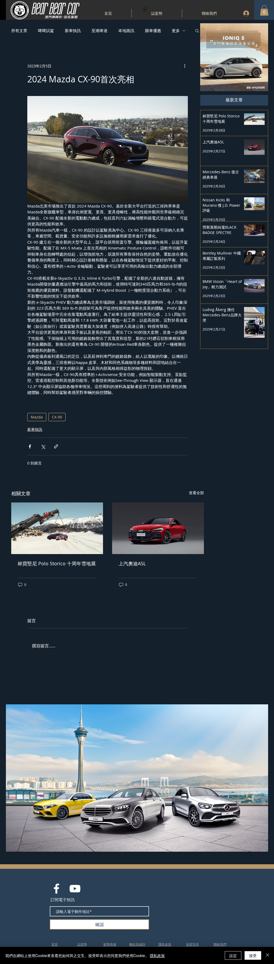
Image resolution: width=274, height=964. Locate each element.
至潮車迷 (100, 30)
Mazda (37, 417)
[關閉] (267, 955)
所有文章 (19, 30)
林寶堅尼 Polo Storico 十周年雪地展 (57, 563)
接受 (253, 955)
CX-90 (57, 417)
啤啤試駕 (46, 30)
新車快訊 (73, 30)
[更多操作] (184, 66)
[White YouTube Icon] (75, 888)
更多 (176, 30)
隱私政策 (157, 955)
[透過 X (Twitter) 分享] (42, 446)
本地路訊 (126, 30)
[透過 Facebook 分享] (29, 446)
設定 (233, 955)
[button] (264, 10)
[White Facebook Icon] (56, 888)
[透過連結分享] (56, 446)
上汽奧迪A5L (132, 563)
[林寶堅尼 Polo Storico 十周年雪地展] (57, 528)
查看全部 (196, 492)
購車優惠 (153, 30)
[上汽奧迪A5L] (158, 528)
